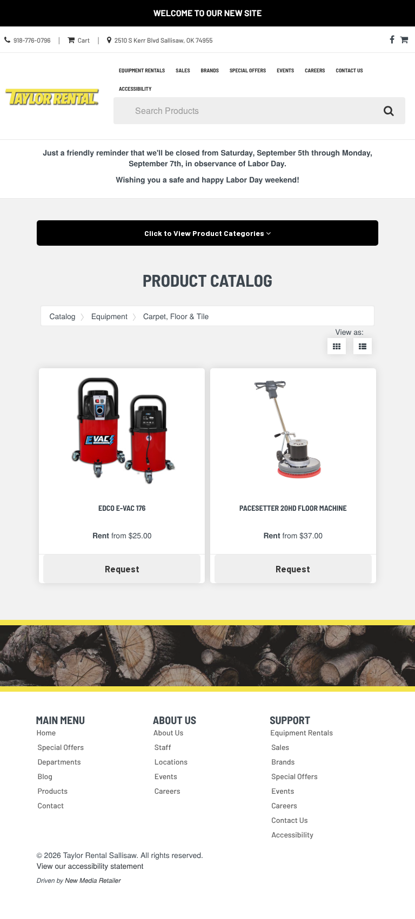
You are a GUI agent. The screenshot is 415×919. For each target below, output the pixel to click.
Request (143, 568)
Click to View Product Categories (205, 233)
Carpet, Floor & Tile (176, 315)
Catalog (62, 315)
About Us (168, 732)
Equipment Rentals (142, 70)
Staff (163, 747)
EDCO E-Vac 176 (121, 507)
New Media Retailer (93, 880)
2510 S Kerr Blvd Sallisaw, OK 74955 (164, 40)
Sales (183, 70)
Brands (210, 70)
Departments (59, 761)
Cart (84, 40)
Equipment (109, 315)
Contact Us (349, 70)
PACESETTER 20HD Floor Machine (293, 507)
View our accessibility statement (89, 865)
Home (46, 732)
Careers (315, 70)
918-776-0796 (32, 40)
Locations (171, 761)
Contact (50, 805)
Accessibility (135, 88)
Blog (44, 776)
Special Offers (248, 70)
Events (285, 70)
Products (52, 790)
